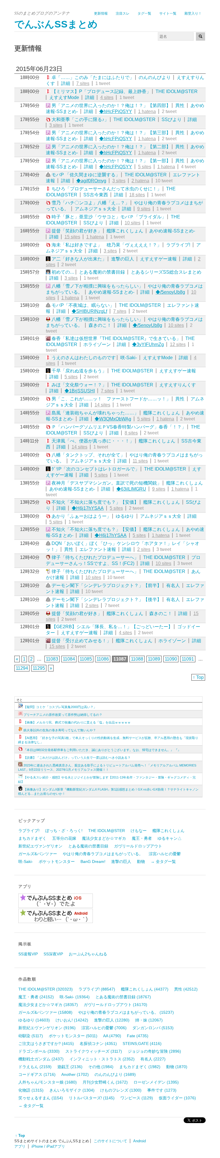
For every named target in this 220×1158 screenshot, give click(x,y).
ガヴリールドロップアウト (138, 846)
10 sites (132, 222)
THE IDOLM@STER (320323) (45, 989)
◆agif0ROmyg (91, 180)
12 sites (178, 344)
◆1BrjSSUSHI (79, 390)
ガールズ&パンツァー (37, 853)
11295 (39, 668)
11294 (22, 668)
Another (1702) (75, 1074)
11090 (171, 659)
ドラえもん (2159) (35, 1066)
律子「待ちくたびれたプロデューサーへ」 (95, 557)
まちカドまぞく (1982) (139, 1066)
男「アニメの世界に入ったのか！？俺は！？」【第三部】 (111, 132)
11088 (137, 659)
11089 (154, 659)
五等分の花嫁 (64, 838)
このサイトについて (110, 1141)
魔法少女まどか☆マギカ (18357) (48, 1004)
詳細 (65, 83)
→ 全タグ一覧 (163, 861)
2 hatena (140, 180)
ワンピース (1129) (136, 1098)
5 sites (144, 166)
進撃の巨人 (122, 258)
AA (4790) (112, 1035)
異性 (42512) (186, 989)
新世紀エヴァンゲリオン (40, 846)
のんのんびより (155, 77)
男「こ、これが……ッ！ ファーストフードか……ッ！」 (111, 398)
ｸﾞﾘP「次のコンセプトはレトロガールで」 (96, 469)
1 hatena (147, 111)
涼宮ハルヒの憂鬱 (165, 853)
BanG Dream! (92, 861)
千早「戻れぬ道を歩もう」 (79, 370)
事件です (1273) (161, 1090)
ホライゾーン (97, 344)
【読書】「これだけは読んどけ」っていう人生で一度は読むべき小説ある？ (77, 757)
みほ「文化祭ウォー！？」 (79, 384)
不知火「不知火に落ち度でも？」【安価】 (95, 502)
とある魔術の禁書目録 (102, 272)
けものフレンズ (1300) (121, 1090)
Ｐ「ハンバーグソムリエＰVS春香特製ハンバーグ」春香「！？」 (119, 426)
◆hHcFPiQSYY (115, 111)
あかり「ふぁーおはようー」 (81, 516)
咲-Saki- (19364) (75, 997)
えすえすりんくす (177, 384)
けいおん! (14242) (72, 1020)
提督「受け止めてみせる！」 (81, 640)
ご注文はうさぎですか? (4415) (46, 1043)
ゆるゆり (125, 516)
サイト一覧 (167, 13)
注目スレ (122, 13)
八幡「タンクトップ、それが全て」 (88, 454)
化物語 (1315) (31, 1090)
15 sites (72, 236)
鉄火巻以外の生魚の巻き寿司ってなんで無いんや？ (59, 730)
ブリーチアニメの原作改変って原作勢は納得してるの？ (62, 714)
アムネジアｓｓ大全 (95, 208)
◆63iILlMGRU (131, 489)
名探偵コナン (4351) (98, 1043)
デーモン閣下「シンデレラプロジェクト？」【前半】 (107, 585)
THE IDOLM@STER (177, 91)
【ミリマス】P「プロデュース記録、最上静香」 (101, 91)
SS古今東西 (95, 194)
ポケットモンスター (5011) (73, 1035)
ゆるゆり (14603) (34, 1020)
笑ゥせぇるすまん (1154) (40, 1098)
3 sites (55, 125)
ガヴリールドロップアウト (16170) (115, 1004)
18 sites (137, 194)
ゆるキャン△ (170, 838)
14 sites (102, 404)
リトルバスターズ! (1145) (92, 1098)
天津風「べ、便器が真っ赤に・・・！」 (93, 440)
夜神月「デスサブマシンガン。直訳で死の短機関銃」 (107, 483)
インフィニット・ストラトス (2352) (102, 1059)
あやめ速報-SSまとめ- (172, 230)
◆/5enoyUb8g (170, 292)
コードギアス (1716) (37, 1074)
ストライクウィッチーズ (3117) (93, 1051)
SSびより (172, 119)
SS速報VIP (28, 954)
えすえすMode (64, 97)
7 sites (82, 83)
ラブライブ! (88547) (96, 989)
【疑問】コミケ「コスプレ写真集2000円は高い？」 (60, 707)
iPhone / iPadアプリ (48, 1146)
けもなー (139, 830)
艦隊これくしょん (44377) (144, 989)
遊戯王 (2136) (69, 1066)
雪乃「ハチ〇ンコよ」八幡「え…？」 (90, 202)
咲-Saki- (128, 357)
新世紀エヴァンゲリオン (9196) (47, 1027)
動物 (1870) (176, 1066)
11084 (69, 659)
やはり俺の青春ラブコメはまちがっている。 (103, 853)
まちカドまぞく (32, 838)
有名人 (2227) (153, 1059)
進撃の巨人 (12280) (111, 1020)
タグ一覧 (144, 13)
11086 (103, 659)
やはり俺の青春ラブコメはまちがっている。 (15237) (126, 1012)
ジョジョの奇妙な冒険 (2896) (154, 1051)
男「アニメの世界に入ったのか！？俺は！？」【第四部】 (111, 105)
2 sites (143, 549)
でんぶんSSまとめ (56, 24)
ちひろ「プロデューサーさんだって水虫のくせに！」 (107, 188)
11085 (86, 659)
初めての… (63, 272)
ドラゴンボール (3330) (39, 1051)
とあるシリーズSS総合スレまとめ (166, 272)
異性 (179, 105)
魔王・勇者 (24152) (36, 997)
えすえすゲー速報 (158, 258)
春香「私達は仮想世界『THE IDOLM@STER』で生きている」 (116, 338)
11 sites (140, 461)
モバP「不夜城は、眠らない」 (83, 305)
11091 (188, 659)
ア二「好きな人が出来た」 (79, 258)
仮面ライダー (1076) (177, 1098)
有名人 (173, 585)
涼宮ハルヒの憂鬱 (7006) (104, 1027)
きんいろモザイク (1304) (72, 1090)
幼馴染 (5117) (30, 1035)
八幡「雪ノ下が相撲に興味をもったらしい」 (97, 286)
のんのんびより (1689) (115, 1074)
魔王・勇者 (142, 838)
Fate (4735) (137, 1035)
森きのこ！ (100, 325)
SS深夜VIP (53, 954)
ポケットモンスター (57, 861)
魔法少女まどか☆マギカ (104, 838)
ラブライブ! (178, 244)
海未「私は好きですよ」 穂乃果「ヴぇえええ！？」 (107, 244)
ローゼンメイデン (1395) (156, 1082)
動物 (141, 861)
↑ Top (198, 677)
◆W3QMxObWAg (113, 418)
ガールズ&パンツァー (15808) (45, 1012)
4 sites (106, 97)
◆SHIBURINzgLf (89, 311)
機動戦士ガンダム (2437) (41, 1059)
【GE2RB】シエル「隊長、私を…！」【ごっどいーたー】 (112, 626)
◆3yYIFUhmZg (148, 344)
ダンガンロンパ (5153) (153, 1027)
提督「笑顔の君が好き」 (77, 230)
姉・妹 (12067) (149, 1020)
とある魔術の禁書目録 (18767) (123, 997)
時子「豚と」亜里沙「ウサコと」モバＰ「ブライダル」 (109, 216)
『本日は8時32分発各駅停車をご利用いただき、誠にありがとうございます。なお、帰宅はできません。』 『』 (102, 750)
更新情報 (101, 13)
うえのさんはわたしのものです (84, 357)
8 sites (131, 432)
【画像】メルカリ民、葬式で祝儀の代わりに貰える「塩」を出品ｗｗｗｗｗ (77, 722)
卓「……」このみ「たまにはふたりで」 (93, 77)
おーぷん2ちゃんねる (88, 954)
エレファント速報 (97, 549)
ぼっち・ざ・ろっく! (63, 830)
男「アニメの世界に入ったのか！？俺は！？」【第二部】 (111, 146)
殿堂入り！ (193, 13)
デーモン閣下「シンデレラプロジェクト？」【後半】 (107, 599)
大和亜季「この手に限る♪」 (80, 119)
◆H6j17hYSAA (88, 508)
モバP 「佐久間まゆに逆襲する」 (86, 174)
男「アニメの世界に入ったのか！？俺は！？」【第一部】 (111, 160)
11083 (52, 659)
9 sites (143, 208)
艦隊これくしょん (125, 230)
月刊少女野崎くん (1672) (105, 1082)
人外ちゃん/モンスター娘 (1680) (47, 1082)
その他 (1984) (100, 1066)
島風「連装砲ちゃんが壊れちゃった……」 (95, 412)
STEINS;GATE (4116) (142, 1043)
